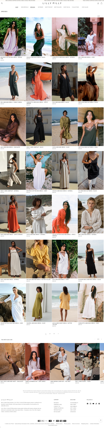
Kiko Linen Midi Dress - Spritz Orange (12, 234)
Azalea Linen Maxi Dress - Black (36, 57)
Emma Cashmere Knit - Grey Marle (35, 381)
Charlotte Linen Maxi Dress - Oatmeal (63, 57)
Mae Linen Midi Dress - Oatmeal (87, 234)
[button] (2, 3)
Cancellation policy (52, 425)
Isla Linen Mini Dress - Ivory (60, 279)
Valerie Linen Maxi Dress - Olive (36, 323)
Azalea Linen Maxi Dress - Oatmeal (62, 190)
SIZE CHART (73, 409)
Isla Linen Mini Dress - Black (60, 102)
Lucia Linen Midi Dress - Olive (60, 147)
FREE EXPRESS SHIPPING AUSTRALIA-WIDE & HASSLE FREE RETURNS (20, 0)
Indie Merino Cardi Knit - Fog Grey (61, 381)
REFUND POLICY (58, 409)
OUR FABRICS (73, 406)
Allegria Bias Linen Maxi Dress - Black (89, 279)
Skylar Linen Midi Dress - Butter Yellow (38, 279)
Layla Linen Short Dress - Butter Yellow (62, 324)
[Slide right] (101, 339)
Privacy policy (67, 423)
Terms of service (76, 423)
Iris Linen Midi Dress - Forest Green (11, 102)
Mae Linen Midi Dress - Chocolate (10, 147)
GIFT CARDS (73, 408)
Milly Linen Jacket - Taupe (83, 381)
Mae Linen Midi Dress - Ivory (86, 57)
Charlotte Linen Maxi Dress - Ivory (88, 323)
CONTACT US (57, 406)
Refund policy (59, 423)
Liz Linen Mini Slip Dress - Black (87, 190)
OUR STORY (73, 404)
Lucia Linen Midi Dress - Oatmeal (36, 234)
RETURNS (56, 402)
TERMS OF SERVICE (58, 408)
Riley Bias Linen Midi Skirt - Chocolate (12, 381)
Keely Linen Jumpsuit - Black (35, 147)
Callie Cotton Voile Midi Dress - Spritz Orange (63, 235)
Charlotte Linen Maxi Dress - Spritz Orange (37, 103)
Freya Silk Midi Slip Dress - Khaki (88, 147)
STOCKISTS (73, 411)
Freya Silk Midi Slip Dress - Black (88, 102)
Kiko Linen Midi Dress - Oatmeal (10, 279)
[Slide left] (95, 339)
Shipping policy (84, 423)
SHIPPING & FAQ (58, 404)
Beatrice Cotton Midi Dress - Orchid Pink (11, 58)
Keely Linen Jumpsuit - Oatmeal (10, 190)
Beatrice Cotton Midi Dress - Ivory (37, 190)
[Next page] (58, 333)
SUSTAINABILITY (74, 402)
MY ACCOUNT (57, 411)
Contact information (94, 423)
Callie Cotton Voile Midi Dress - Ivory (12, 323)
